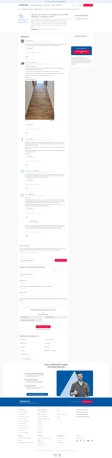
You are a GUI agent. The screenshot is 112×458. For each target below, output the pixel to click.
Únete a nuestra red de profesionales (37, 394)
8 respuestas (22, 276)
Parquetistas (40, 421)
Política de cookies (59, 450)
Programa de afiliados (61, 442)
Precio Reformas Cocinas (23, 425)
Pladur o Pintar (23, 292)
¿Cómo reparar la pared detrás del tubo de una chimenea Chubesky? (36, 286)
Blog (58, 412)
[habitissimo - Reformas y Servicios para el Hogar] (24, 5)
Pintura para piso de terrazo (26, 274)
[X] (84, 441)
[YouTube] (88, 441)
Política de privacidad (49, 450)
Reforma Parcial (25, 317)
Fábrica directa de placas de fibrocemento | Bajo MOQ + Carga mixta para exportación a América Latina (43, 299)
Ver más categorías (25, 358)
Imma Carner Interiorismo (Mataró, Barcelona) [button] (35, 140)
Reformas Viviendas (38, 9)
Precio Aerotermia (21, 414)
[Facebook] (81, 441)
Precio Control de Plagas (23, 432)
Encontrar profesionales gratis (81, 52)
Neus (26, 40)
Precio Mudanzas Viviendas (23, 416)
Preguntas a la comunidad (26, 9)
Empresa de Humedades (42, 416)
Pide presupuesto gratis (43, 326)
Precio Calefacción (21, 430)
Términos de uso (39, 450)
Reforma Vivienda (49, 317)
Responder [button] (30, 48)
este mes (55, 270)
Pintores (39, 425)
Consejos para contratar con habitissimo (25, 442)
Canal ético (59, 440)
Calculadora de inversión (42, 444)
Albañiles (39, 430)
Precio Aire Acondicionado (23, 421)
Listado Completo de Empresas (82, 414)
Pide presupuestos (88, 5)
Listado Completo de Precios (81, 409)
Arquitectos (40, 432)
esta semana (31, 270)
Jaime (26, 194)
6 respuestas (34, 29)
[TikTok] (92, 441)
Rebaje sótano (23, 280)
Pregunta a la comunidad (81, 18)
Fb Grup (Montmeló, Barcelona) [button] (32, 195)
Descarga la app (41, 442)
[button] (21, 16)
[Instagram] (77, 441)
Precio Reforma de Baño (22, 412)
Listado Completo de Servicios (82, 412)
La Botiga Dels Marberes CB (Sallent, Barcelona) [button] (35, 41)
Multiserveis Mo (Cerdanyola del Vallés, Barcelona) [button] (36, 172)
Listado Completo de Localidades (82, 416)
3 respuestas (22, 302)
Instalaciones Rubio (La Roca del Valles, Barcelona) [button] (36, 64)
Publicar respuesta (60, 260)
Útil (28, 56)
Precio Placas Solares (22, 423)
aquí (72, 61)
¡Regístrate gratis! (61, 1)
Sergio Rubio (28, 62)
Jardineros (40, 423)
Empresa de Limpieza (42, 414)
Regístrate (20, 440)
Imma (26, 138)
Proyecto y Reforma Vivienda (28, 320)
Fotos (58, 416)
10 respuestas (22, 282)
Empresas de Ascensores (42, 412)
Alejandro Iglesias (29, 170)
